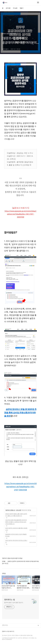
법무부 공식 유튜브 (7, 629)
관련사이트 (5, 625)
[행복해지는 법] (5, 3)
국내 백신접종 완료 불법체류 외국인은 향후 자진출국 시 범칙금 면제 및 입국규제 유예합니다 (16, 522)
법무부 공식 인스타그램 (8, 639)
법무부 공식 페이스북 (7, 632)
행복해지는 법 (9, 600)
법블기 (21, 8)
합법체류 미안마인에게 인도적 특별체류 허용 (15, 535)
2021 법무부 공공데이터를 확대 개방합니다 (16, 529)
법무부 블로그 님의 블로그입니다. (13, 602)
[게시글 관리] (14, 503)
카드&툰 (15, 8)
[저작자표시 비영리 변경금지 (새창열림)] (29, 503)
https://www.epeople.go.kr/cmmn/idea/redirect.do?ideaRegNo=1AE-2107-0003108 (20, 214)
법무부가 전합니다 (10, 510)
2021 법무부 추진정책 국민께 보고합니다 (16, 541)
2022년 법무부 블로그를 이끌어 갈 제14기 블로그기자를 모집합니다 (16, 514)
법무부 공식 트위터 (7, 636)
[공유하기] (12, 503)
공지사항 (8, 8)
